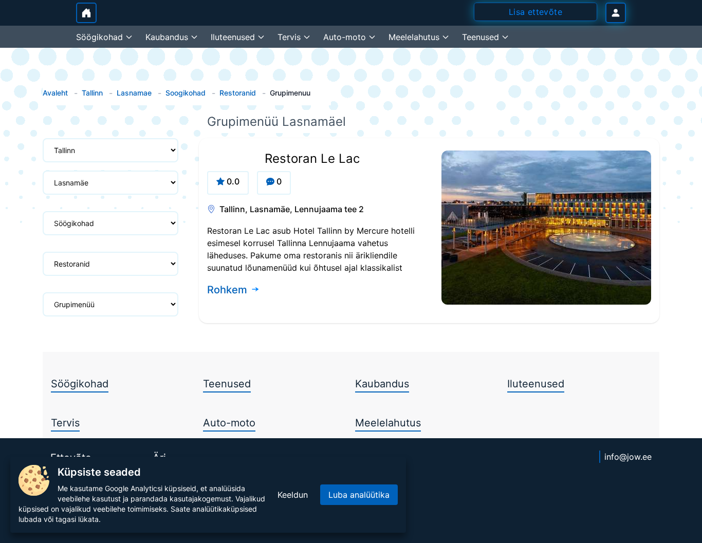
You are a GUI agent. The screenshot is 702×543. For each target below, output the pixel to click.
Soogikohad (185, 92)
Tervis (65, 423)
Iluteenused (535, 384)
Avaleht (55, 92)
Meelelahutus (388, 423)
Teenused (227, 384)
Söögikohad (79, 384)
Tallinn (92, 92)
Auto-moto (229, 423)
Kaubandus (382, 384)
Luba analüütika (359, 495)
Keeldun (293, 495)
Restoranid (237, 92)
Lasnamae (134, 92)
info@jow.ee (628, 457)
